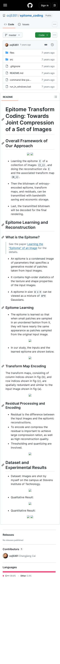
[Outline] (55, 96)
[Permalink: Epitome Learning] (3, 307)
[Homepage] (30, 5)
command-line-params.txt (24, 79)
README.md (16, 73)
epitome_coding (31, 15)
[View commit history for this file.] (52, 44)
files (12, 52)
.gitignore (15, 66)
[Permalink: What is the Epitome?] (3, 237)
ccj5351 (12, 15)
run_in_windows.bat (20, 86)
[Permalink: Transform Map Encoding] (3, 366)
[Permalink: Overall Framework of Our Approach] (3, 143)
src (11, 59)
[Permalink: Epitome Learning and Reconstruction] (3, 224)
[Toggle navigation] (5, 5)
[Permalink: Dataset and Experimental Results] (3, 465)
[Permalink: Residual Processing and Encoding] (3, 405)
